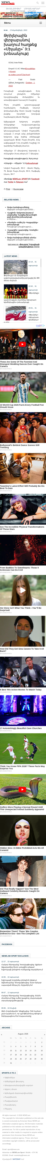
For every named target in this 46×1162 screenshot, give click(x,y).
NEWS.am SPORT (20, 179)
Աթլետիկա (10, 1078)
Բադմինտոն (11, 1097)
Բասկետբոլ (10, 1105)
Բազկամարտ (11, 1101)
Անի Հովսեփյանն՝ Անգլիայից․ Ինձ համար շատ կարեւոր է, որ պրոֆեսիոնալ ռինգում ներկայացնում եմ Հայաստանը (21, 1013)
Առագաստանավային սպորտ (19, 1085)
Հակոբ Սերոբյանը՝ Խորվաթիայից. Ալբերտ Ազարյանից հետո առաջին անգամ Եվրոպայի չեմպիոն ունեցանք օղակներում (22, 967)
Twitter (11, 182)
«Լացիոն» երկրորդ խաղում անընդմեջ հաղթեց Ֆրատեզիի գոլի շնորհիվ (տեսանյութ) (22, 215)
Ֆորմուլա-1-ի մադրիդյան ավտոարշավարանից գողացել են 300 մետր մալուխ (21, 277)
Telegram (19, 182)
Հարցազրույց (17, 11)
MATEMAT (17, 1159)
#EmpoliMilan (30, 69)
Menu (7, 22)
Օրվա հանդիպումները (18, 207)
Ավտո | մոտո (11, 1089)
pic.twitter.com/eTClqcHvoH (19, 75)
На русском (18, 189)
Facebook (35, 179)
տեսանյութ (32, 163)
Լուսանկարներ (32, 9)
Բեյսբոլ (8, 1109)
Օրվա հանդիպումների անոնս (21, 238)
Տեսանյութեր (13, 9)
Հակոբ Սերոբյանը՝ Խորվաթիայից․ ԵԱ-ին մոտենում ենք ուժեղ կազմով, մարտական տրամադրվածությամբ (21, 998)
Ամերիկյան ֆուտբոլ (14, 1081)
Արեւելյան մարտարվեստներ (18, 1093)
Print (8, 189)
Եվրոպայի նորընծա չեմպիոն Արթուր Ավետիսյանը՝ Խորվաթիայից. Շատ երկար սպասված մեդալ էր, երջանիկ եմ (21, 982)
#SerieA (12, 72)
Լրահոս (32, 11)
